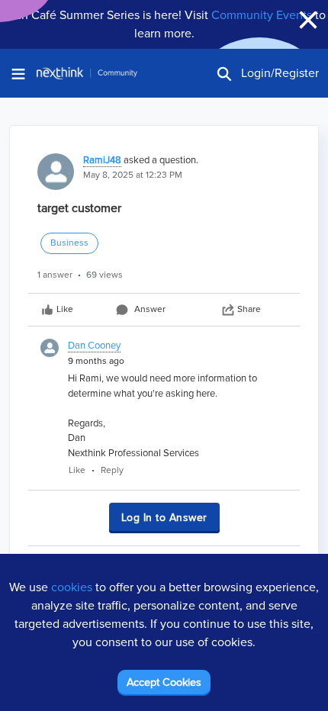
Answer (150, 309)
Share (249, 309)
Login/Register (280, 73)
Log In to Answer (164, 517)
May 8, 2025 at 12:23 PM (132, 175)
